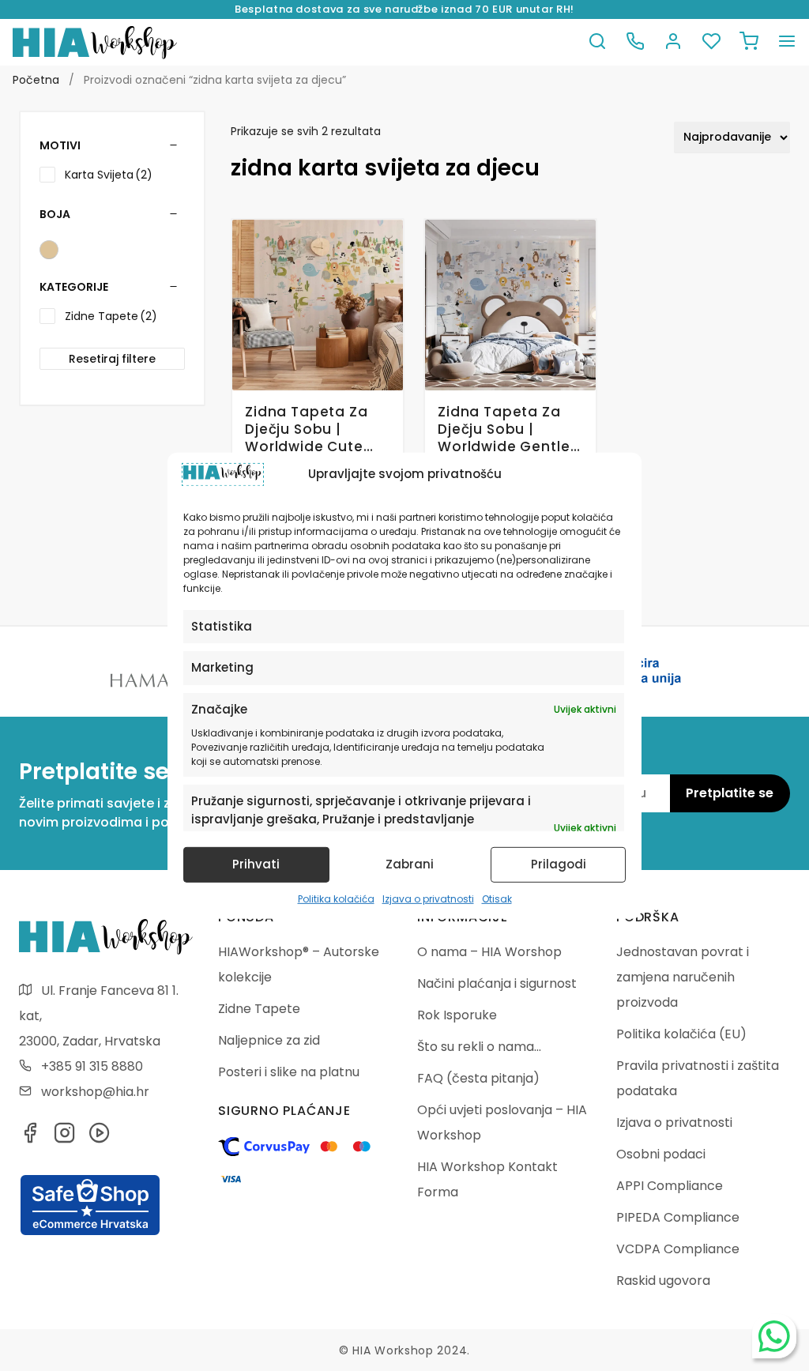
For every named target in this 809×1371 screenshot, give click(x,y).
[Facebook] (30, 1137)
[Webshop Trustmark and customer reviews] (90, 1233)
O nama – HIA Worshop (489, 952)
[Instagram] (65, 1137)
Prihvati (256, 864)
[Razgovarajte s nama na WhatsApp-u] (774, 1336)
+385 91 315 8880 (92, 1066)
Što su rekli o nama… (479, 1047)
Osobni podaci (661, 1154)
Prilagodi (558, 864)
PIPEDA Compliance (677, 1217)
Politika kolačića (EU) (681, 1034)
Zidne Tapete (259, 1009)
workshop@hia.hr (95, 1092)
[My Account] (673, 42)
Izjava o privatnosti (428, 899)
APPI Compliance (669, 1186)
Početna (36, 80)
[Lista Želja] (711, 42)
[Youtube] (99, 1137)
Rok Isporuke (457, 1015)
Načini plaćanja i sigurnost (497, 983)
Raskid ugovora (663, 1280)
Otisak (497, 899)
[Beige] (49, 249)
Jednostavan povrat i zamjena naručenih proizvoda (682, 977)
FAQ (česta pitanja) (478, 1078)
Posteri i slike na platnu (288, 1072)
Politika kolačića (336, 899)
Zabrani (410, 864)
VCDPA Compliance (677, 1249)
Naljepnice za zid (269, 1040)
